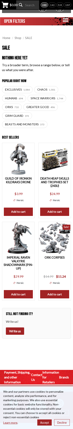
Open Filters (14, 21)
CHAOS (46, 89)
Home (6, 38)
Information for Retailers (50, 377)
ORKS (12, 107)
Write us (15, 331)
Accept (44, 422)
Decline (62, 422)
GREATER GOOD (40, 107)
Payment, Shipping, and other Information (17, 377)
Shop (18, 38)
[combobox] (27, 4)
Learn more (10, 422)
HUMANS (14, 98)
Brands (64, 377)
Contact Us (36, 377)
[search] (20, 4)
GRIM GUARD (17, 115)
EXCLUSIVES (17, 89)
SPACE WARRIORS (47, 98)
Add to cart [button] (18, 211)
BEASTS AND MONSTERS (24, 124)
